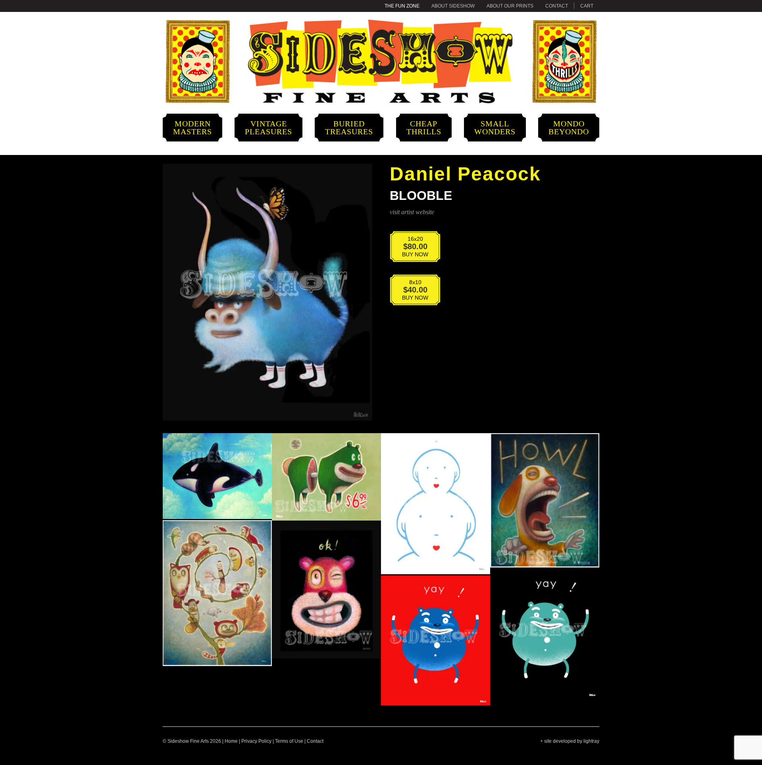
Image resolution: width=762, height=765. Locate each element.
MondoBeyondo (568, 127)
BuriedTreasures (349, 127)
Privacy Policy (256, 741)
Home (231, 741)
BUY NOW (410, 247)
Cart (586, 6)
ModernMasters (192, 127)
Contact (556, 6)
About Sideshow (453, 6)
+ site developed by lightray (569, 741)
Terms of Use (289, 741)
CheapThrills (423, 127)
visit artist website (412, 212)
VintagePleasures (268, 127)
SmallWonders (495, 127)
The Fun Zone (402, 6)
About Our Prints (510, 6)
